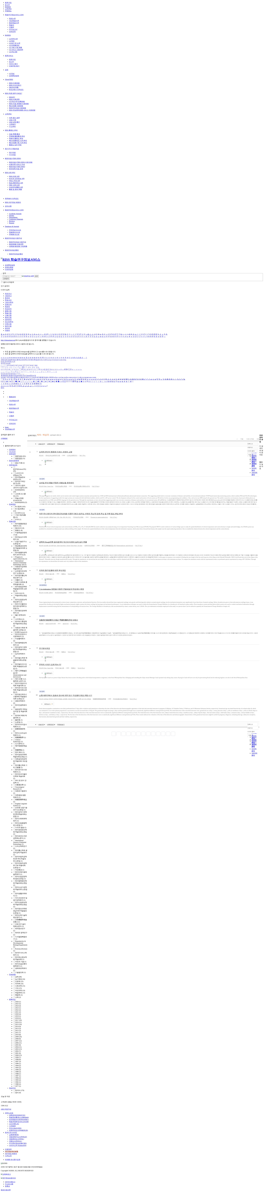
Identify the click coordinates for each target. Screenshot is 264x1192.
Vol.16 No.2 (71, 652)
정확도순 (250, 444)
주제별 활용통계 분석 (17, 136)
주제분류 (12, 974)
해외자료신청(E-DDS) (13, 158)
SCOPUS (20, 513)
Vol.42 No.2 (81, 668)
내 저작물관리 (14, 45)
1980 (18, 1084)
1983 (18, 1080)
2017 (18, 1020)
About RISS (9, 79)
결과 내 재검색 (8, 282)
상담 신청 (12, 120)
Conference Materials (16, 219)
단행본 (11, 27)
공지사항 (8, 206)
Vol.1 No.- (83, 455)
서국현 (79, 699)
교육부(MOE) (14, 1135)
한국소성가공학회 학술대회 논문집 (20, 889)
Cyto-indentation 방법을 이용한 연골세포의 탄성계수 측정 (61, 589)
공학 (18, 977)
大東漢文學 (20, 785)
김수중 (51, 545)
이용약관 (8, 1149)
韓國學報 (19, 750)
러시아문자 (9, 322)
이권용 (46, 592)
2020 (18, 1014)
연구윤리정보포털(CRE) (18, 1143)
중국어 (7, 298)
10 (37, 695)
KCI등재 (20, 506)
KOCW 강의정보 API (16, 178)
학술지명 (12, 521)
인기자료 (12, 155)
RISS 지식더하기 (15, 85)
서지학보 (19, 619)
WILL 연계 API (14, 181)
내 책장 (11, 41)
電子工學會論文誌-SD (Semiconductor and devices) (117, 545)
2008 (18, 1039)
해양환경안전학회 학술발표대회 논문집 (20, 548)
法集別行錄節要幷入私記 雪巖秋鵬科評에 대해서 (58, 620)
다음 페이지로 (168, 734)
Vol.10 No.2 (89, 592)
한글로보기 (61, 444)
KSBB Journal (21, 632)
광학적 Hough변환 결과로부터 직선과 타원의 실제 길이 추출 (63, 542)
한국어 (19, 1090)
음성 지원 (20, 463)
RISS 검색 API (14, 176)
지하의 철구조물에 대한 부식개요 (52, 570)
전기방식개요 (44, 648)
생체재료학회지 (79, 592)
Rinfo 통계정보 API (16, 183)
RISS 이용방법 (14, 83)
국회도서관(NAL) (15, 1141)
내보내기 (41, 444)
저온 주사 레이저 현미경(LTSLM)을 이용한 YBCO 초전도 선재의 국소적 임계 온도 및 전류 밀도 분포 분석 (81, 514)
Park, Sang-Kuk (48, 668)
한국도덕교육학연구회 (53, 455)
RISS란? (12, 97)
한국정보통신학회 (61, 486)
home (7, 427)
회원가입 (8, 3)
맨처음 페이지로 (114, 734)
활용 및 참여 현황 (15, 189)
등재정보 (12, 504)
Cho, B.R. (63, 517)
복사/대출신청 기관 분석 (18, 143)
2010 (18, 1035)
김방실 (46, 699)
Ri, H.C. (68, 517)
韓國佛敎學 (20, 737)
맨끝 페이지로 (173, 734)
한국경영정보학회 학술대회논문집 (20, 832)
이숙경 (70, 699)
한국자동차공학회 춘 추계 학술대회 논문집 (20, 859)
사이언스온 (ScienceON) (17, 1145)
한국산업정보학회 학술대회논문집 (20, 904)
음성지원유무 (14, 461)
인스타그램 (9, 1184)
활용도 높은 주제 (15, 145)
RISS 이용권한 (14, 99)
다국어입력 (9, 269)
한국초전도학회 (78, 517)
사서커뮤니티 (14, 1124)
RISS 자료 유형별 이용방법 (19, 104)
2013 (18, 1028)
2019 (18, 1016)
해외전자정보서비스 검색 (14, 210)
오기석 (84, 699)
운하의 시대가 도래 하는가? (50, 665)
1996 (18, 1063)
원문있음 (20, 456)
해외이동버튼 (6, 1190)
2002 (18, 1051)
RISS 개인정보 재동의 (13, 202)
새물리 (18, 580)
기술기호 (8, 315)
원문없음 (20, 458)
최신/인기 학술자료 (12, 149)
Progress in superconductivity (20, 558)
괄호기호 (8, 311)
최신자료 (12, 152)
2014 (18, 1026)
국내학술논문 (14, 21)
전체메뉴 (8, 11)
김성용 (46, 545)
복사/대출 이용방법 (16, 106)
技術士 (18, 530)
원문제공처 (13, 465)
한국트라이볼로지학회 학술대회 (20, 776)
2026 (18, 1002)
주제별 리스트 (14, 234)
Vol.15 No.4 (95, 486)
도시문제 (19, 743)
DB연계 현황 (13, 87)
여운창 (55, 699)
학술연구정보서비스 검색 (14, 15)
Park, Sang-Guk (58, 545)
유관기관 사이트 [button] (11, 1132)
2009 (18, 1037)
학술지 (11, 25)
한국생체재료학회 (61, 592)
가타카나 (8, 296)
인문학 (19, 981)
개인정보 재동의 (11, 1154)
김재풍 (65, 699)
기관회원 (12, 1126)
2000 (18, 1055)
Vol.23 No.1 (133, 699)
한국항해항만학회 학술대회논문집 (20, 883)
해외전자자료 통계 (12, 250)
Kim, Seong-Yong (68, 545)
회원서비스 (9, 56)
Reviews (12, 221)
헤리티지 (19, 528)
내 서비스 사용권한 (16, 50)
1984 (18, 1078)
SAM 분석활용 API (16, 187)
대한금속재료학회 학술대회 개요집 (20, 761)
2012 (18, 1030)
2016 (18, 1022)
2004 (18, 1047)
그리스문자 (9, 302)
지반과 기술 (20, 961)
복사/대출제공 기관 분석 (18, 140)
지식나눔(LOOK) (15, 1128)
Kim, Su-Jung (78, 545)
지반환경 (19, 870)
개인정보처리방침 (11, 1151)
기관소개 (8, 1156)
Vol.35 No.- (74, 623)
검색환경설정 (14, 76)
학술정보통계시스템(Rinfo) (19, 1117)
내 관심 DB (13, 52)
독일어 (7, 307)
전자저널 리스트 (15, 230)
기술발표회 (20, 972)
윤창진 (51, 699)
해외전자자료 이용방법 (17, 108)
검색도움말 (9, 267)
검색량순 (12, 449)
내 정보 (11, 73)
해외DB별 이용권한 (16, 244)
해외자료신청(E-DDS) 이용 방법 (20, 162)
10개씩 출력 (251, 731)
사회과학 (20, 986)
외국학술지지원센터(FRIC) (19, 1119)
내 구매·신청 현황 (15, 47)
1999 (18, 1057)
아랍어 (7, 330)
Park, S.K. (56, 517)
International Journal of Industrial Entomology (19, 842)
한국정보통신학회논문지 (82, 486)
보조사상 (19, 593)
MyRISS (8, 7)
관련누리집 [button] (9, 1113)
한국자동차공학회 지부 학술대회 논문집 (20, 865)
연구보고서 (13, 29)
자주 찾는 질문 (14, 118)
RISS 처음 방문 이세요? (13, 93)
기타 (18, 988)
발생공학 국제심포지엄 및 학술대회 (20, 711)
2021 (18, 1012)
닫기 (2, 388)
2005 (18, 1045)
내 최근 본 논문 (14, 43)
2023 (18, 1008)
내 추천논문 (13, 39)
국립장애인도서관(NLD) (18, 1137)
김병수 (51, 592)
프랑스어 (8, 304)
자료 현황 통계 (14, 134)
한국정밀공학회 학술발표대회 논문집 (20, 589)
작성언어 (12, 1088)
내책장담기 (50, 444)
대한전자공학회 (89, 545)
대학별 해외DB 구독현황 (18, 246)
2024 (18, 1006)
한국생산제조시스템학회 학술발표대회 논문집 (20, 697)
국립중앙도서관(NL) (16, 1139)
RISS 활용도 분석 (11, 130)
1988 (18, 1074)
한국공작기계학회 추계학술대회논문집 (20, 649)
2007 (18, 1041)
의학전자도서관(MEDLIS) (18, 1130)
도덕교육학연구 (72, 455)
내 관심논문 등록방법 (17, 101)
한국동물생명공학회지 (120, 699)
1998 (18, 1059)
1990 (18, 1070)
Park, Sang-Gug (48, 486)
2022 (18, 1010)
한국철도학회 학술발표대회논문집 (20, 660)
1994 (18, 1065)
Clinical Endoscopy (18, 740)
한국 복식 (20, 752)
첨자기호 (8, 317)
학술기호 (8, 313)
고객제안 (12, 124)
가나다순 (12, 452)
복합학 (18, 995)
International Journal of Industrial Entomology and (19, 562)
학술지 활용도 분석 (16, 138)
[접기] (260, 458)
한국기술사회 (50, 574)
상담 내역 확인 (14, 122)
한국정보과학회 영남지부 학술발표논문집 (20, 911)
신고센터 (12, 126)
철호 (60, 699)
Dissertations (13, 217)
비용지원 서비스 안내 (17, 164)
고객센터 (8, 9)
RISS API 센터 (10, 172)
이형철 (51, 517)
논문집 (18, 722)
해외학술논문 (14, 23)
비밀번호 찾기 (14, 66)
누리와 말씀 (20, 827)
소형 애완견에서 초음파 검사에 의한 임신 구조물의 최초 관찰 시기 (65, 695)
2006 (18, 1043)
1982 (18, 1082)
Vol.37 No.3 (138, 545)
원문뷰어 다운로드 (12, 198)
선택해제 (4, 438)
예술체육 (20, 993)
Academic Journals (15, 214)
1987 (18, 1076)
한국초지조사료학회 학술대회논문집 (20, 690)
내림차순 (250, 447)
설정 (6, 70)
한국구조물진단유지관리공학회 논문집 (20, 606)
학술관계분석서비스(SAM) (19, 1122)
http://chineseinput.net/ (8, 340)
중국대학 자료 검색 (16, 169)
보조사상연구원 (51, 623)
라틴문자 (8, 319)
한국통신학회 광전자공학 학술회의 (20, 852)
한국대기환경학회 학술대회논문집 (20, 624)
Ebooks (11, 215)
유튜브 (7, 1186)
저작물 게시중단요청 (12, 1159)
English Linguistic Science (20, 804)
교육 (18, 997)
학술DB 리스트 (14, 232)
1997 (18, 1061)
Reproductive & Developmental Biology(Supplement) (20, 944)
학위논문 (12, 18)
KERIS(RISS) (21, 502)
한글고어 (8, 300)
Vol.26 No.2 (71, 574)
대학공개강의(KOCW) (17, 1115)
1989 (18, 1072)
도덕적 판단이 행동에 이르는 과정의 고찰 (55, 452)
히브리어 (8, 309)
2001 (18, 1053)
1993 (18, 1067)
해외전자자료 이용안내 (13, 238)
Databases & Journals (12, 226)
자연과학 (20, 990)
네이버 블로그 (10, 1182)
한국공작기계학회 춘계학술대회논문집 (20, 814)
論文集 (18, 720)
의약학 (19, 984)
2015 (18, 1024)
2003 (18, 1049)
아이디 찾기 (13, 64)
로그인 (7, 5)
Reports (11, 223)
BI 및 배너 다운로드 (16, 89)
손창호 (89, 699)
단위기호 (8, 324)
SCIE (18, 519)
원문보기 (49, 460)
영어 (18, 1093)
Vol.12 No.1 (113, 517)
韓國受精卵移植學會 (99, 699)
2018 (18, 1018)
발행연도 (12, 999)
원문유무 (12, 454)
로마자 (7, 328)
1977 (18, 1086)
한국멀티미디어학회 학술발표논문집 (20, 666)
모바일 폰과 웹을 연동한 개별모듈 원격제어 (56, 483)
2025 (18, 1004)
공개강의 (12, 31)
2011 (18, 1032)
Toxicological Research (18, 788)
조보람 (46, 517)
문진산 (74, 699)
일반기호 (8, 326)
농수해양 (20, 979)
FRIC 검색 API (14, 185)
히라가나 (8, 294)
